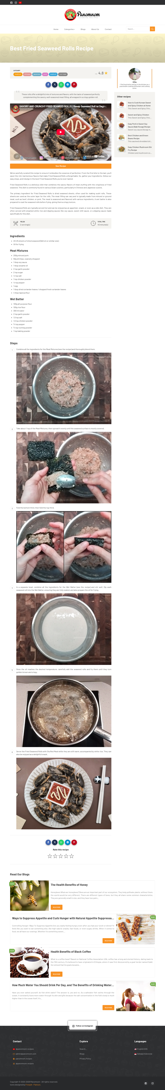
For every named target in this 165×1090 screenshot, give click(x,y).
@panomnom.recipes (24, 1049)
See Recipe (61, 166)
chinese (27, 74)
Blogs (83, 29)
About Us (95, 29)
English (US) (142, 1049)
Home (56, 29)
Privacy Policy (85, 1058)
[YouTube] (20, 2)
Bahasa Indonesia (144, 1053)
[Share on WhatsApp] (61, 84)
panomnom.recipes (23, 1058)
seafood (53, 74)
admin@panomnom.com (26, 1053)
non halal (63, 74)
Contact (108, 29)
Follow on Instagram (84, 1026)
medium (18, 74)
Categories (69, 29)
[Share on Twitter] (54, 84)
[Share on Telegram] (67, 84)
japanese (37, 74)
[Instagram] (15, 2)
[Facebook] (11, 2)
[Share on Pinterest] (74, 84)
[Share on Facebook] (48, 84)
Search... (83, 1049)
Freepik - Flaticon (33, 1084)
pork (45, 74)
